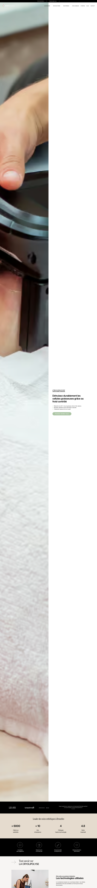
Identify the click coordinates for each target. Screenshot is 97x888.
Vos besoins (47, 5)
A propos (83, 5)
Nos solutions (56, 5)
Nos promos (66, 5)
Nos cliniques (75, 5)
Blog (88, 5)
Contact (93, 5)
